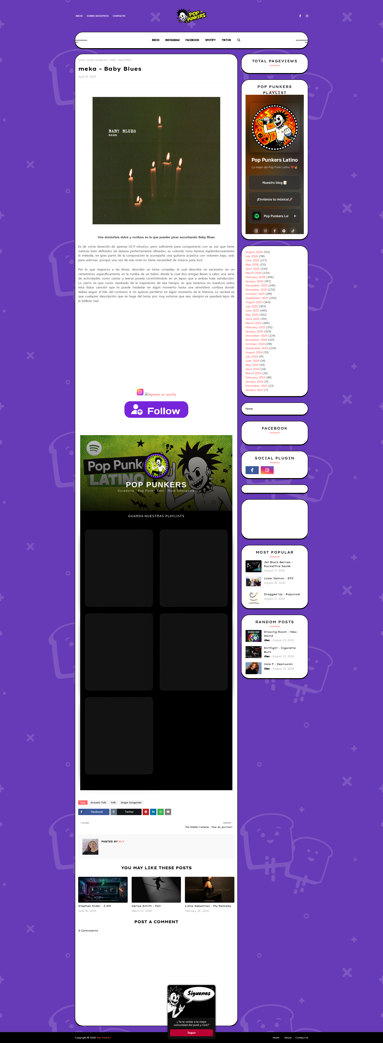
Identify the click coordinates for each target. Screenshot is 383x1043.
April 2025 (253, 319)
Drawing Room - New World (280, 633)
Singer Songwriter (97, 60)
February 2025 (255, 327)
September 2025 (257, 298)
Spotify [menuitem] (210, 40)
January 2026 (255, 281)
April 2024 (253, 369)
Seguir (192, 1032)
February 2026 (256, 277)
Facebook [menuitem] (192, 40)
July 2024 (252, 357)
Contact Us (301, 1037)
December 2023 (257, 386)
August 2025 (254, 302)
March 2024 (254, 373)
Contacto (119, 16)
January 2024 (254, 382)
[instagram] (306, 16)
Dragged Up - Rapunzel (282, 594)
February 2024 (255, 377)
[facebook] (300, 16)
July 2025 (252, 306)
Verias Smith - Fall (146, 905)
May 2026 (252, 265)
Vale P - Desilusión (278, 664)
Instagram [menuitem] (172, 40)
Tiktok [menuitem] (226, 40)
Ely (121, 841)
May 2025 (252, 315)
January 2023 (254, 390)
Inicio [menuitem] (155, 40)
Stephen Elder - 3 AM (94, 905)
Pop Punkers (104, 1037)
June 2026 (252, 260)
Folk (113, 802)
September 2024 (257, 348)
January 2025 (254, 331)
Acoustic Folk (98, 802)
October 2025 (255, 294)
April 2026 (253, 269)
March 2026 (254, 273)
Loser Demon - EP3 (278, 578)
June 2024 (252, 361)
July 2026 (252, 256)
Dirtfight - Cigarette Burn (280, 649)
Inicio (79, 16)
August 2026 (254, 252)
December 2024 (257, 336)
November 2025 (256, 290)
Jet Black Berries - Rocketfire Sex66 (278, 564)
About (287, 1037)
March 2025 (254, 323)
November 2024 (256, 340)
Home (81, 60)
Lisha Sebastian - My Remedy (208, 905)
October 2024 (255, 344)
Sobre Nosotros (98, 16)
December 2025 (257, 285)
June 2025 (252, 311)
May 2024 (252, 365)
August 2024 (254, 352)
